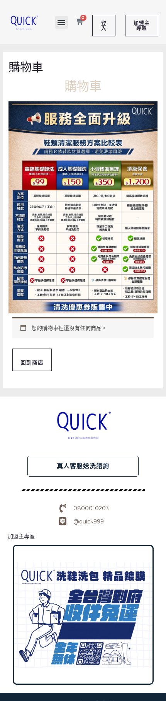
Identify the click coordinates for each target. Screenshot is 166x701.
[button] (61, 22)
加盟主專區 (21, 536)
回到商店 (32, 362)
